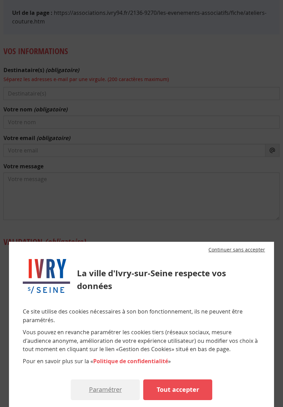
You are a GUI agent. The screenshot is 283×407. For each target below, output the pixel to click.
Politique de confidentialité (130, 361)
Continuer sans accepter (236, 249)
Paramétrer (105, 389)
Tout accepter (178, 389)
